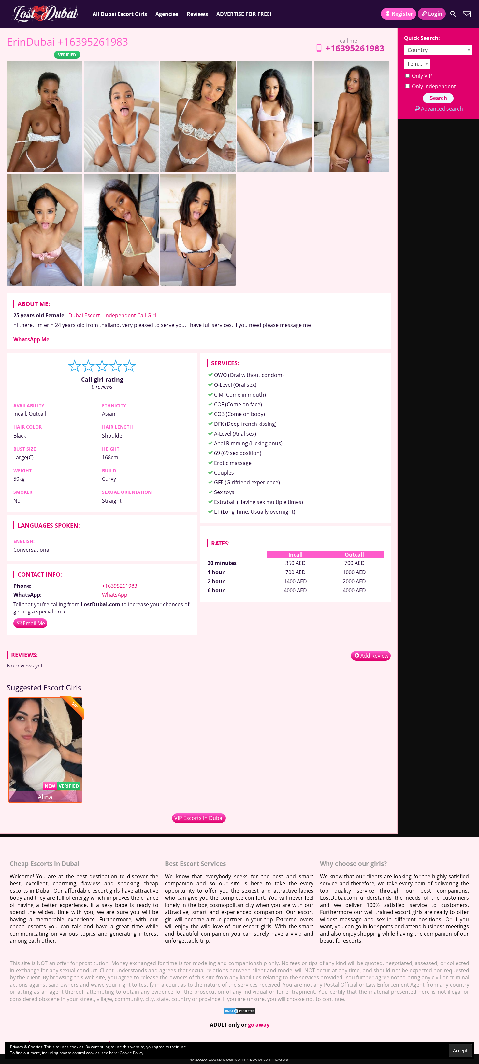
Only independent (433, 86)
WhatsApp (114, 594)
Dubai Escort (84, 315)
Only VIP (421, 75)
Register (402, 13)
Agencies (166, 14)
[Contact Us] (466, 14)
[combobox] (438, 50)
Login (435, 13)
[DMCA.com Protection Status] (239, 1012)
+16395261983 (355, 48)
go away (258, 1024)
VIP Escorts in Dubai (199, 818)
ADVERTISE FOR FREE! (243, 14)
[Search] (453, 14)
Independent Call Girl (130, 315)
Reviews (197, 14)
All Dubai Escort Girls (120, 14)
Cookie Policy (131, 1053)
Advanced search (442, 108)
